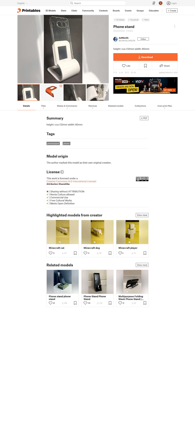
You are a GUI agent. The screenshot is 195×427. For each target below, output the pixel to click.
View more (142, 215)
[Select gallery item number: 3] (65, 242)
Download (147, 57)
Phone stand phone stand (60, 297)
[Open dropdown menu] (175, 26)
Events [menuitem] (128, 10)
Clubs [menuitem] (74, 10)
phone (66, 143)
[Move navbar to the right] (162, 10)
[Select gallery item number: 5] (67, 291)
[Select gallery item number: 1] (60, 242)
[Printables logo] (28, 10)
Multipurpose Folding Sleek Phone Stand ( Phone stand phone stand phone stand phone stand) (130, 297)
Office (146, 20)
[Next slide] (106, 92)
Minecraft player (127, 248)
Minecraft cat (56, 248)
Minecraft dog (92, 248)
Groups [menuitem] (140, 10)
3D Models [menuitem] (50, 10)
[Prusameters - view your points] (160, 3)
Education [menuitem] (154, 10)
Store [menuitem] (63, 10)
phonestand (53, 143)
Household (134, 20)
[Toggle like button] (50, 253)
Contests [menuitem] (103, 10)
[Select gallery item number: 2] (62, 242)
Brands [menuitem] (116, 10)
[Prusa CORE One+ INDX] (145, 85)
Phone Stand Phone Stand (95, 297)
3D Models (120, 20)
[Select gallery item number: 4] (65, 291)
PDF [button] (145, 118)
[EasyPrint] (154, 3)
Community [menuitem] (88, 10)
